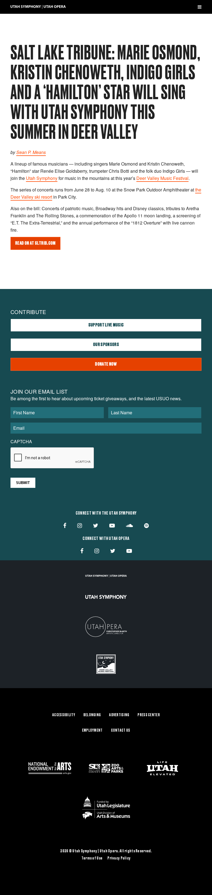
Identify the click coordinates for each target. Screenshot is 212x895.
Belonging (92, 715)
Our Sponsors (106, 344)
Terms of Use (91, 858)
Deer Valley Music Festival (162, 178)
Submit (23, 483)
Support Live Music (106, 325)
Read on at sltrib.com (35, 243)
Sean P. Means (31, 152)
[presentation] (52, 458)
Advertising (119, 715)
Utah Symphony (41, 178)
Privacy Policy (119, 858)
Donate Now (106, 364)
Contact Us (120, 730)
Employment (92, 730)
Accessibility (63, 715)
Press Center (148, 715)
